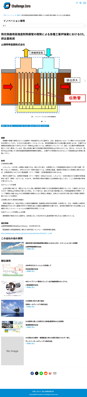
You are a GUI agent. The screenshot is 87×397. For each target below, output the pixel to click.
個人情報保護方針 (48, 391)
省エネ (33, 126)
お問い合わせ (36, 391)
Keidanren (40, 394)
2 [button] (45, 121)
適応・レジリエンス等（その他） (19, 126)
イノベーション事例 (14, 15)
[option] (43, 83)
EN (77, 3)
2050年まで (45, 126)
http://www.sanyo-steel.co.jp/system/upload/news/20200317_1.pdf (26, 233)
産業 (38, 126)
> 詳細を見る (30, 249)
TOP (4, 15)
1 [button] (42, 121)
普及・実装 (5, 126)
